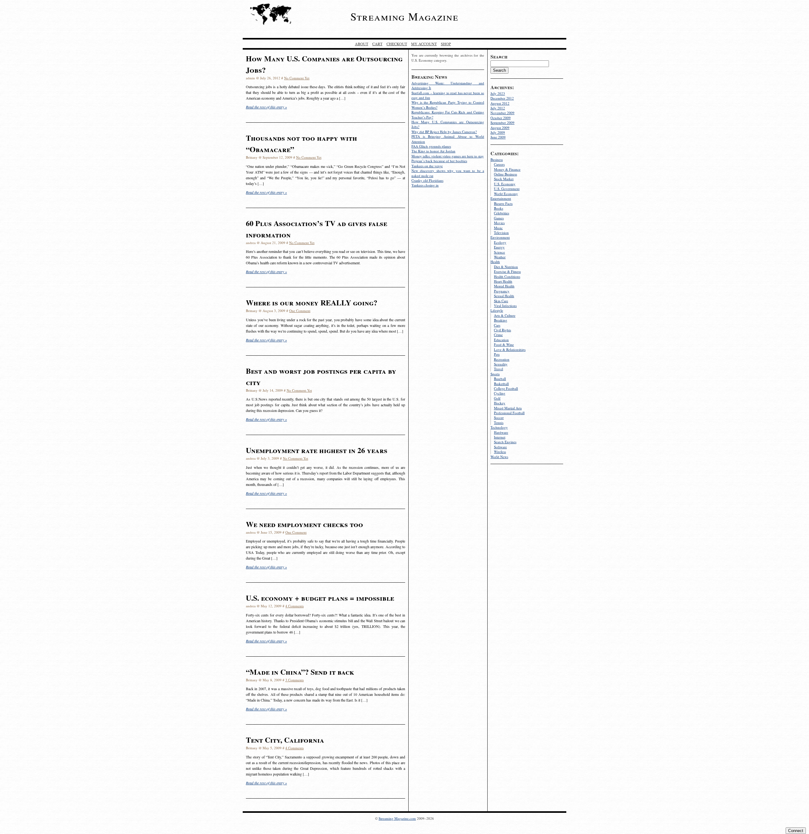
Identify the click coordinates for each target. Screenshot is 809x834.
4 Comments (294, 606)
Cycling (499, 393)
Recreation (501, 359)
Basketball (501, 383)
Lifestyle (496, 310)
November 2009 (502, 112)
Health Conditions (507, 276)
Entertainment (500, 198)
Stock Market (504, 178)
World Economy (506, 193)
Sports (495, 373)
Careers (499, 164)
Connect (795, 830)
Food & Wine (504, 344)
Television (501, 232)
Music (498, 227)
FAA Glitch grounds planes (431, 146)
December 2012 (502, 98)
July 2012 (497, 108)
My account (424, 43)
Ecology (500, 242)
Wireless (500, 451)
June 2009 (498, 137)
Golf (497, 398)
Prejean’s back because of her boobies (439, 160)
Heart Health (503, 281)
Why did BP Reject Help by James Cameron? (444, 131)
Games (499, 218)
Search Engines (505, 441)
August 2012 (499, 103)
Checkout (396, 43)
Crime (498, 334)
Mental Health (504, 286)
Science (499, 252)
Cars (497, 325)
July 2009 (497, 132)
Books (498, 208)
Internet (499, 437)
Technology (499, 427)
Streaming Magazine (404, 16)
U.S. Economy (504, 183)
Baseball (500, 378)
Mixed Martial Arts (508, 408)
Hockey (499, 403)
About (361, 43)
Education (501, 339)
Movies (499, 222)
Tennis (498, 422)
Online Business (505, 174)
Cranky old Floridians (427, 180)
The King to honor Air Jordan (433, 151)
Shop (446, 43)
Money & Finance (507, 169)
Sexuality (501, 364)
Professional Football (509, 412)
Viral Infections (505, 305)
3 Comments (294, 680)
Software (500, 447)
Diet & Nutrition (506, 266)
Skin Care (501, 300)
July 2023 (497, 93)
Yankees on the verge (427, 165)
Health (495, 261)
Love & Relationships (510, 349)
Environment (500, 237)
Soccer (499, 417)
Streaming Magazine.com (397, 818)
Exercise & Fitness (507, 271)
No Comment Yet (296, 78)
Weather (500, 256)
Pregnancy (501, 291)
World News (499, 456)
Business (496, 159)
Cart (377, 43)
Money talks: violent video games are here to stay (447, 156)
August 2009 (499, 127)
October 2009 (500, 117)
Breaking (500, 320)
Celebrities (501, 213)
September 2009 (502, 122)
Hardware (501, 432)
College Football (506, 388)
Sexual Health (504, 295)
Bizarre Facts (503, 203)
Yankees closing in (425, 185)
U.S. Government (507, 188)
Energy (499, 247)
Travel (498, 368)
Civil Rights (502, 330)
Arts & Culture (504, 315)
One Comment (299, 310)
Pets (497, 354)
